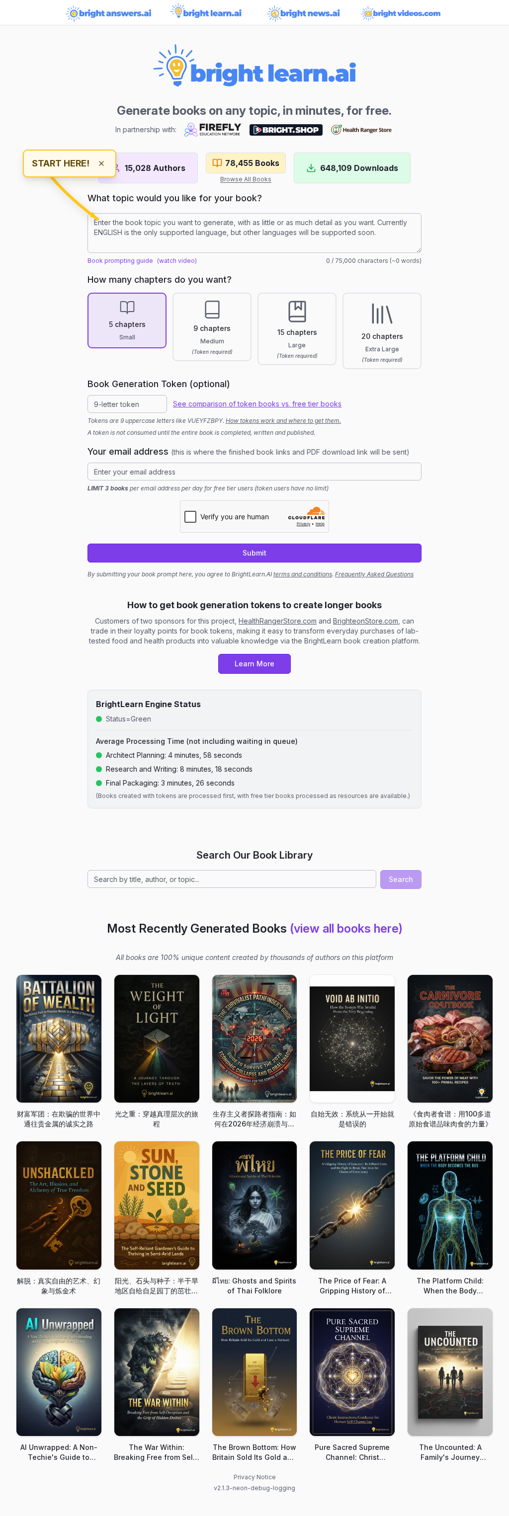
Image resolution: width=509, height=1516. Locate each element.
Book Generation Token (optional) (158, 384)
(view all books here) (346, 928)
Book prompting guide (120, 260)
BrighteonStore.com (365, 621)
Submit (254, 553)
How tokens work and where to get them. (283, 420)
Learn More (254, 663)
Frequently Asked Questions (374, 574)
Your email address (248, 451)
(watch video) (177, 260)
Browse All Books (245, 179)
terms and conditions (302, 574)
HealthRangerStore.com (278, 621)
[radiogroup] (254, 331)
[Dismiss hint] (101, 163)
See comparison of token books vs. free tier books (257, 403)
